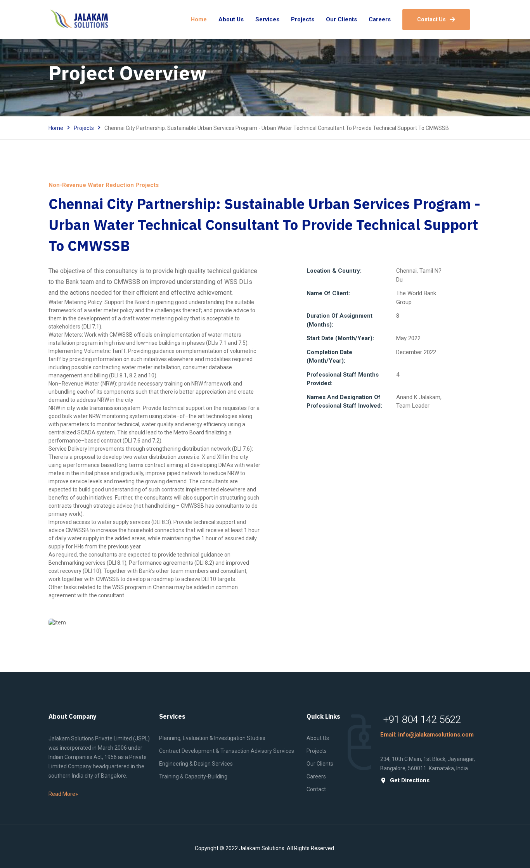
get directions (410, 780)
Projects (84, 128)
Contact (316, 789)
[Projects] (154, 622)
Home (55, 128)
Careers (316, 776)
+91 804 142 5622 (422, 719)
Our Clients (320, 764)
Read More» (63, 794)
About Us (318, 738)
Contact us (431, 19)
